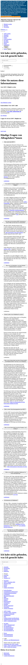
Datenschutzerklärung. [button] (6, 15)
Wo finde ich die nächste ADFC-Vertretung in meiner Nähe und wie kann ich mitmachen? (16, 222)
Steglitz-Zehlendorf (8, 605)
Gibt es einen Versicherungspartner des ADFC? (15, 409)
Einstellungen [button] (8, 16)
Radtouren (6, 571)
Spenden (6, 25)
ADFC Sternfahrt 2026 (9, 582)
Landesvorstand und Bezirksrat (11, 618)
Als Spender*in (7, 626)
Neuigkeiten (7, 568)
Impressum (6, 653)
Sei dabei (6, 40)
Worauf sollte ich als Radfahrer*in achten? (13, 314)
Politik (5, 37)
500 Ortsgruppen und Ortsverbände (14, 232)
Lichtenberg (7, 594)
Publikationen (7, 615)
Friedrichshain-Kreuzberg (10, 593)
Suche (5, 49)
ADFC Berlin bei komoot (10, 647)
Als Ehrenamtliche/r (9, 627)
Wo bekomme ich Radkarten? (11, 500)
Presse (5, 43)
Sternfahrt (6, 42)
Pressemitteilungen (8, 634)
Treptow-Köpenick (8, 608)
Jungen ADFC (7, 249)
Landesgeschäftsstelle (9, 614)
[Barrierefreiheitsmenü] (1, 31)
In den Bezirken (8, 39)
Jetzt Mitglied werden (6, 102)
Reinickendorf (7, 601)
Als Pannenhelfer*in (9, 630)
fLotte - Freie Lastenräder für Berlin (12, 645)
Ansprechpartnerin (8, 636)
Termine (6, 569)
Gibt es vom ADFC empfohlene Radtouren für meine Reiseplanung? (15, 473)
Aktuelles (6, 35)
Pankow (6, 600)
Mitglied (6, 177)
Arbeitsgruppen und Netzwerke (11, 619)
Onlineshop (6, 44)
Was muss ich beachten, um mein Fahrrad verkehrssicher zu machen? (15, 266)
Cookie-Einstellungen (9, 655)
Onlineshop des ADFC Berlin (11, 644)
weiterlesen (6, 181)
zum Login (3, 131)
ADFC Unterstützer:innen (10, 621)
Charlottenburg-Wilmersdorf (11, 591)
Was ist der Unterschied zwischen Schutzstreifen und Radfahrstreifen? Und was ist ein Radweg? (16, 361)
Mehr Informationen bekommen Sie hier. (17, 466)
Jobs (5, 616)
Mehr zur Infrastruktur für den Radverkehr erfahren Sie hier (14, 402)
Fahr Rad (6, 36)
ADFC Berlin (7, 33)
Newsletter (6, 27)
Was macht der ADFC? (9, 142)
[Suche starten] (2, 62)
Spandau (6, 604)
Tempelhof (6, 607)
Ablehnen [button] (3, 16)
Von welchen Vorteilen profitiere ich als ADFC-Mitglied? (15, 184)
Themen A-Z (7, 578)
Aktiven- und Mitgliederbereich (11, 640)
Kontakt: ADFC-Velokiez (10, 612)
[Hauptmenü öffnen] (4, 31)
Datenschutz (7, 654)
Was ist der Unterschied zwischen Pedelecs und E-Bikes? (15, 428)
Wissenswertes (7, 583)
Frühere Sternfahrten (9, 587)
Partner (5, 585)
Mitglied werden (8, 24)
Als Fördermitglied (8, 629)
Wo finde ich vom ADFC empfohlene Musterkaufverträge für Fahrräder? (15, 530)
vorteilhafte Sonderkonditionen (16, 210)
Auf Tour (15, 494)
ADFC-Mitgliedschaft (9, 625)
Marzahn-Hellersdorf (9, 596)
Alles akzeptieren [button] (16, 16)
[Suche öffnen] (2, 31)
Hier (17, 214)
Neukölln (6, 598)
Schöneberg (7, 603)
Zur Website (4, 115)
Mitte (5, 597)
